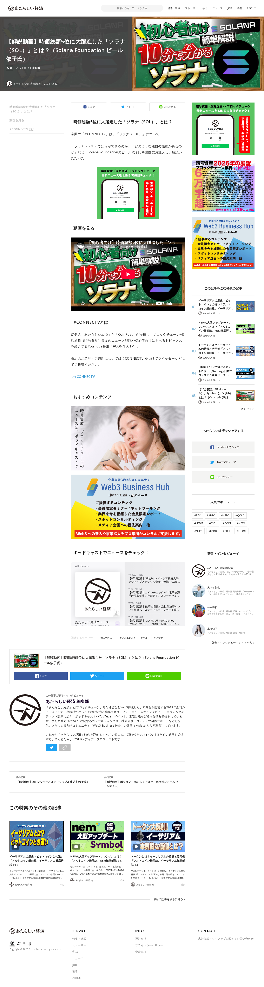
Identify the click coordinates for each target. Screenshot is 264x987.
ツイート (130, 106)
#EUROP (241, 531)
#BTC (197, 515)
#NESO (241, 523)
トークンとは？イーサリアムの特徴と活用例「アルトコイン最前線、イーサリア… (215, 349)
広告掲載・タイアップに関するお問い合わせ (225, 938)
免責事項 (140, 952)
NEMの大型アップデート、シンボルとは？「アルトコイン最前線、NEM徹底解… (214, 326)
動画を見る (16, 120)
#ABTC (211, 515)
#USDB (213, 531)
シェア (91, 106)
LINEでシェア (225, 477)
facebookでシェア (228, 447)
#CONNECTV (127, 638)
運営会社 (140, 938)
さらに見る (248, 409)
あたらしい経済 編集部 (67, 701)
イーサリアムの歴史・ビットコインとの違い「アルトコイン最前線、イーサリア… (215, 304)
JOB (229, 8)
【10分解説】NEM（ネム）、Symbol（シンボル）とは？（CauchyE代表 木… (215, 393)
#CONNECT (107, 638)
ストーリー (191, 8)
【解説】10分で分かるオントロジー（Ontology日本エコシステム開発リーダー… (215, 371)
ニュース (218, 8)
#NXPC (198, 531)
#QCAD (240, 515)
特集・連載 (174, 8)
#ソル (144, 638)
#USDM (198, 523)
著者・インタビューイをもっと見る (233, 642)
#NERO (225, 515)
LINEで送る (170, 106)
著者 (239, 8)
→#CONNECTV (83, 376)
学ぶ (205, 8)
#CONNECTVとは (21, 129)
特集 (62, 884)
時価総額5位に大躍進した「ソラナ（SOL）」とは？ (32, 109)
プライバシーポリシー (149, 945)
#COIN (227, 523)
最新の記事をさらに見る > (169, 899)
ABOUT (251, 8)
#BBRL (227, 531)
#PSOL (213, 523)
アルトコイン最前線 (28, 68)
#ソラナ (158, 638)
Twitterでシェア (226, 462)
